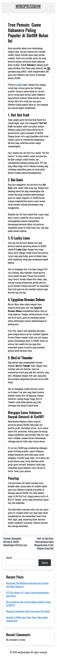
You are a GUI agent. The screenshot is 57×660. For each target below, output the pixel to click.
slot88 (19, 84)
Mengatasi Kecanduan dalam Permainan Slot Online (28, 611)
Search (9, 557)
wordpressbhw (28, 6)
